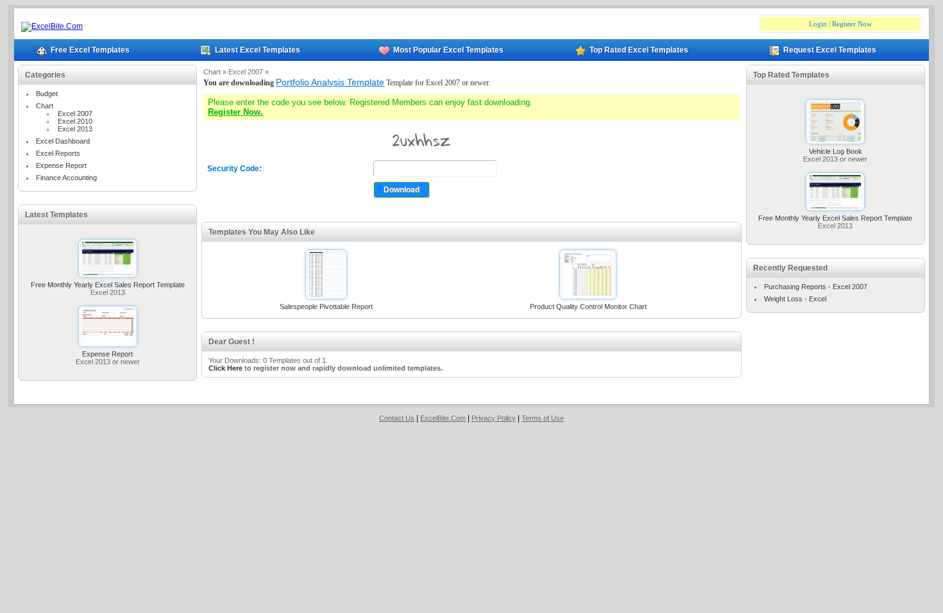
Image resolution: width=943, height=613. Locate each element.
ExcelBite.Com (443, 418)
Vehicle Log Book (835, 151)
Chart (44, 106)
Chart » (215, 72)
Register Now (852, 24)
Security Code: (234, 168)
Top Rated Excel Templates (639, 50)
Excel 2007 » (248, 72)
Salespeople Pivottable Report (326, 306)
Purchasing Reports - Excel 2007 (815, 286)
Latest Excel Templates (257, 50)
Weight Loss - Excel (795, 299)
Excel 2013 (75, 129)
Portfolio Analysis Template (330, 82)
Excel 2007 (75, 113)
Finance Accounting (66, 177)
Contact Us (396, 418)
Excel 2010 (75, 121)
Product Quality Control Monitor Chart (588, 306)
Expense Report (61, 165)
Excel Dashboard (63, 141)
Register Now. (235, 112)
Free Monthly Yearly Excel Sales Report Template (108, 285)
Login (818, 24)
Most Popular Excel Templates (448, 50)
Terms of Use (543, 418)
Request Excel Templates (829, 50)
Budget (47, 93)
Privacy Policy (493, 418)
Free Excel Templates (90, 50)
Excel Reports (58, 153)
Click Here (225, 368)
